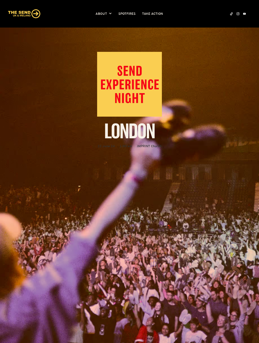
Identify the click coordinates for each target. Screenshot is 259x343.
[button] (103, 14)
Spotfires (127, 14)
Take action (152, 14)
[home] (24, 13)
